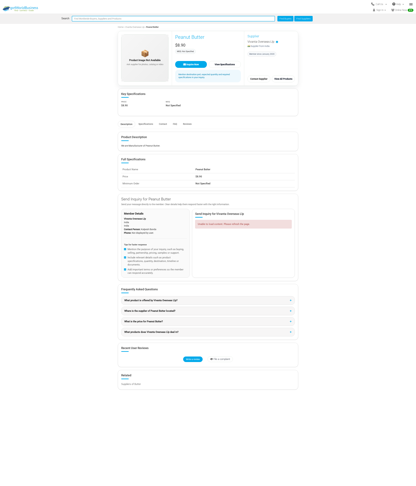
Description (126, 124)
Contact (163, 124)
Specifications (145, 124)
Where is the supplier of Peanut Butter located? (149, 310)
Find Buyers (285, 18)
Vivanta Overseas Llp (134, 27)
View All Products (283, 79)
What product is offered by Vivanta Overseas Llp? (150, 300)
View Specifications (225, 64)
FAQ (175, 124)
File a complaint (222, 359)
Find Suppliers (303, 18)
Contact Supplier (258, 79)
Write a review (193, 359)
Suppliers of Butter (131, 384)
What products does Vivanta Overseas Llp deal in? (151, 332)
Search (65, 18)
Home (121, 27)
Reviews (187, 124)
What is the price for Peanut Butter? (143, 321)
